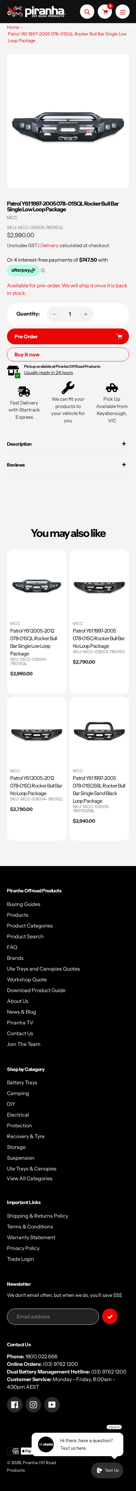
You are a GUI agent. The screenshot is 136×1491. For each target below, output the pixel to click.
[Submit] (110, 1316)
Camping (18, 1093)
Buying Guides (23, 904)
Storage (16, 1147)
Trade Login (20, 1259)
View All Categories (30, 1178)
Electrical (18, 1115)
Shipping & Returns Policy (37, 1216)
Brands (15, 958)
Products (17, 915)
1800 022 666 (41, 1356)
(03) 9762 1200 (60, 1364)
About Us (17, 1001)
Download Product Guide (36, 990)
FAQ (12, 947)
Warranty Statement (31, 1237)
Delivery (49, 245)
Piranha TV (20, 1022)
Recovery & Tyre (26, 1136)
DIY (11, 1104)
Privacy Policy (23, 1248)
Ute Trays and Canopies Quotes (43, 968)
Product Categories (30, 925)
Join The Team (23, 1044)
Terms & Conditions (30, 1226)
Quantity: (28, 313)
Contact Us (20, 1033)
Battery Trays (22, 1082)
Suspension (20, 1158)
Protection (19, 1125)
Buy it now (27, 354)
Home (13, 27)
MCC (12, 217)
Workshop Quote (27, 979)
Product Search (25, 936)
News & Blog (21, 1012)
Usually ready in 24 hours (48, 372)
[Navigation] (122, 11)
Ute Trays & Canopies (32, 1168)
